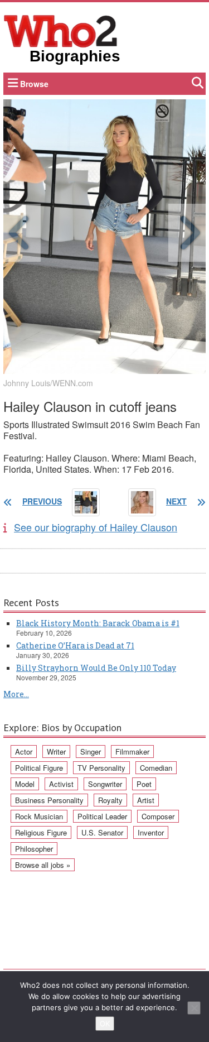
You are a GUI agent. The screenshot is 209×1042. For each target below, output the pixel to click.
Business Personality (49, 800)
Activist (61, 784)
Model (25, 784)
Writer (56, 751)
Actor (23, 751)
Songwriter (105, 784)
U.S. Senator (102, 832)
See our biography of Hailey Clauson (95, 527)
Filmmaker (132, 751)
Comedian (156, 767)
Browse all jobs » (42, 864)
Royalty (110, 800)
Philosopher (34, 848)
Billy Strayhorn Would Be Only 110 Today (96, 667)
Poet (144, 784)
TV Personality (101, 767)
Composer (158, 816)
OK (105, 1023)
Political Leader (102, 816)
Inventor (151, 832)
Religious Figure (41, 832)
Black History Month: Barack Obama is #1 (97, 623)
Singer (90, 751)
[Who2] (60, 30)
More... (16, 694)
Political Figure (39, 767)
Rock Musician (39, 816)
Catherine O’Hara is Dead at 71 (75, 645)
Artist (145, 800)
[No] (194, 1008)
